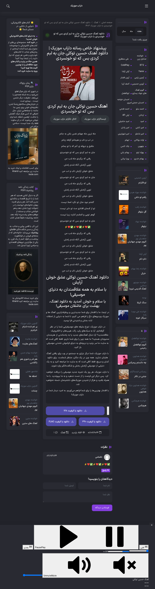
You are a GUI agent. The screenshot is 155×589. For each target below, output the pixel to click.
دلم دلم (142, 259)
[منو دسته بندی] (146, 6)
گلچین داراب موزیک (29, 323)
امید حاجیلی (124, 121)
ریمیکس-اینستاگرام (138, 371)
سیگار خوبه (141, 318)
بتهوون (141, 146)
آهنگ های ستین (29, 423)
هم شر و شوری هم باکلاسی (28, 361)
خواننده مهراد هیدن (137, 192)
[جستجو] (8, 6)
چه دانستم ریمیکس (137, 362)
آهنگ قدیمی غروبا (137, 289)
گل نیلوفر (142, 212)
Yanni (141, 71)
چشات (34, 391)
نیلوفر (143, 226)
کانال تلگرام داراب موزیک (64, 119)
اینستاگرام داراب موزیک (95, 119)
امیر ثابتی (140, 127)
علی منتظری (124, 59)
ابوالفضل (125, 93)
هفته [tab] (139, 31)
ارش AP (125, 115)
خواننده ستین (31, 418)
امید (142, 121)
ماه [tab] (131, 31)
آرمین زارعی (139, 77)
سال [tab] (124, 31)
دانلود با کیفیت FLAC (59, 421)
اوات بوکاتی (139, 140)
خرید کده (21, 71)
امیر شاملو (139, 133)
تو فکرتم (142, 182)
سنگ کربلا (141, 302)
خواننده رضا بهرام (138, 268)
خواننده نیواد (140, 221)
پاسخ (104, 470)
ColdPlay (125, 65)
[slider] (139, 551)
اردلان (141, 115)
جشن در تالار (140, 376)
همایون (142, 392)
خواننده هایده (31, 339)
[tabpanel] (132, 39)
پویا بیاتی (125, 158)
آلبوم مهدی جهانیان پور (137, 243)
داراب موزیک (61, 48)
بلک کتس (125, 146)
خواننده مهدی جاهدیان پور (140, 237)
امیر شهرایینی (123, 133)
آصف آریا (125, 83)
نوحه (144, 297)
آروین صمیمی (138, 83)
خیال (143, 273)
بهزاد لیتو (140, 152)
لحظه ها (33, 376)
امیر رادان (125, 127)
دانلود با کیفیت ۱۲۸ (73, 411)
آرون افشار (124, 77)
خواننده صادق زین (141, 57)
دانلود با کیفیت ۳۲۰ (92, 421)
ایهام (127, 140)
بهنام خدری (139, 158)
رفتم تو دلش (140, 197)
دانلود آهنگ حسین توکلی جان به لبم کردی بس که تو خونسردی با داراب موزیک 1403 (79, 35)
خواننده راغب (140, 207)
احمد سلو (140, 109)
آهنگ (63, 432)
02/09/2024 (52, 455)
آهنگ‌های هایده (30, 344)
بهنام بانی (125, 152)
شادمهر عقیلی (31, 371)
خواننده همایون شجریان (139, 358)
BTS (142, 65)
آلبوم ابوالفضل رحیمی (139, 346)
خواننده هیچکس (139, 400)
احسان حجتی (138, 102)
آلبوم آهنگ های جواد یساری (139, 92)
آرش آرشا (125, 71)
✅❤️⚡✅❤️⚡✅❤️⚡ (78, 227)
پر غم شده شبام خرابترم (29, 328)
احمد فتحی (124, 109)
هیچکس (142, 405)
